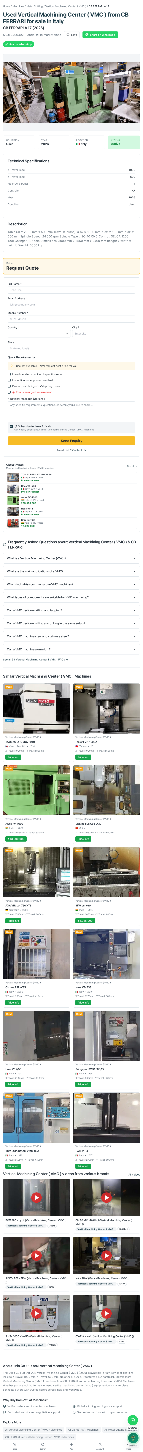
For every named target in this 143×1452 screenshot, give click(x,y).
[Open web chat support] (133, 1438)
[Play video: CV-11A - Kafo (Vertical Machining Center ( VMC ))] (106, 1313)
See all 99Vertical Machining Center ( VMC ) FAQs (34, 659)
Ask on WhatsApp (20, 44)
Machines (18, 6)
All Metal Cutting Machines (120, 1429)
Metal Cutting (34, 6)
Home (6, 6)
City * (75, 327)
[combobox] (39, 333)
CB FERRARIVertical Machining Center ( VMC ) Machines (39, 1437)
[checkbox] (9, 374)
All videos (134, 1174)
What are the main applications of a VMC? (35, 571)
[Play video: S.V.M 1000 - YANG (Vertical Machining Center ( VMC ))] (36, 1313)
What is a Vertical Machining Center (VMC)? (36, 558)
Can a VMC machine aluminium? (28, 649)
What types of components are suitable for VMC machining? (48, 597)
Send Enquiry (71, 441)
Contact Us (79, 450)
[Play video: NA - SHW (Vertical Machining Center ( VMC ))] (106, 1255)
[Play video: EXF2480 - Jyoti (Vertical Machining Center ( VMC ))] (36, 1197)
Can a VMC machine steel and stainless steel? (38, 636)
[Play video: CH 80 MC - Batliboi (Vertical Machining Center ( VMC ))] (106, 1197)
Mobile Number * (18, 312)
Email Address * (17, 298)
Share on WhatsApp (102, 34)
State (11, 342)
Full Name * (15, 283)
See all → (132, 466)
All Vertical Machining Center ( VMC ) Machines (33, 1429)
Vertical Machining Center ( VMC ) (65, 6)
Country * (13, 327)
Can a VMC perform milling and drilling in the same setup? (46, 623)
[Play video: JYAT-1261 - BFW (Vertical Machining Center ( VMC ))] (36, 1255)
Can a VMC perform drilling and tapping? (34, 610)
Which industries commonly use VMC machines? (40, 584)
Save (74, 34)
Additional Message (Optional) (26, 398)
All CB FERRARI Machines (83, 1429)
